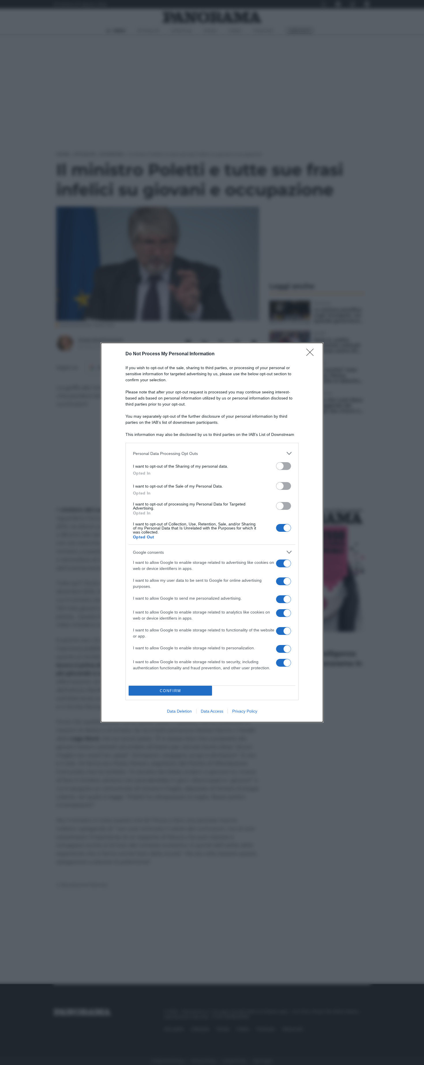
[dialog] (212, 532)
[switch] (283, 466)
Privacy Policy (244, 711)
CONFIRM (170, 691)
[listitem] (212, 453)
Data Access (212, 711)
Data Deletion (179, 711)
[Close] (311, 354)
